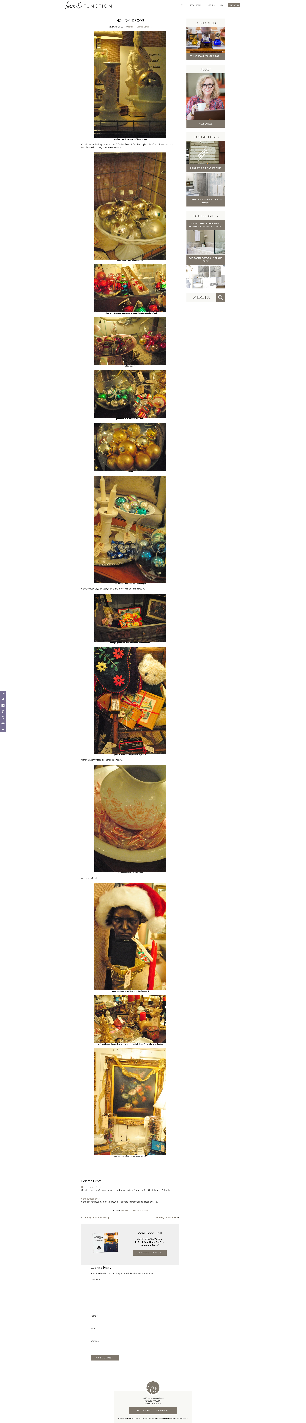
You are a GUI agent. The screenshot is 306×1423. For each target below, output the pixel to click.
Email (94, 1329)
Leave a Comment (144, 27)
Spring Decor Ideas (90, 1199)
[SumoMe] (3, 729)
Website (95, 1341)
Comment (95, 1280)
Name (94, 1316)
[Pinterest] (3, 711)
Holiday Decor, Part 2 (91, 1187)
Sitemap (130, 1418)
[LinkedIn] (3, 706)
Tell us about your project (153, 1411)
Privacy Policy (122, 1418)
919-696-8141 (156, 1404)
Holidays (132, 1210)
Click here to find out (150, 1253)
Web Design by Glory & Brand (178, 1418)
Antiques (124, 1210)
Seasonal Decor (142, 1210)
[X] (3, 717)
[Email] (3, 723)
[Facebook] (3, 700)
